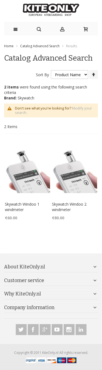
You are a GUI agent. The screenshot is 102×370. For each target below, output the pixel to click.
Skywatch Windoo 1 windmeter (22, 207)
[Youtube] (58, 328)
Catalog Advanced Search (40, 46)
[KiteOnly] (51, 10)
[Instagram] (70, 328)
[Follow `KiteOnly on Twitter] (22, 328)
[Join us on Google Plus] (46, 328)
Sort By (42, 74)
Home (9, 46)
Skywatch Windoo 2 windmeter (69, 207)
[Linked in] (81, 328)
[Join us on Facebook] (34, 328)
